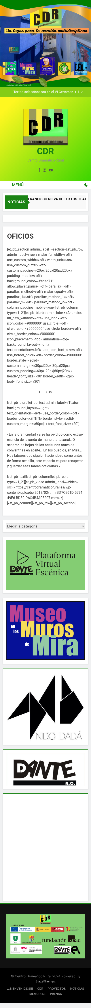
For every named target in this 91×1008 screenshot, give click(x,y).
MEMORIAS (37, 994)
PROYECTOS (57, 989)
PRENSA (56, 994)
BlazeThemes (45, 981)
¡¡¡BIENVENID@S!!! (20, 989)
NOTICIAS (77, 989)
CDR (45, 151)
